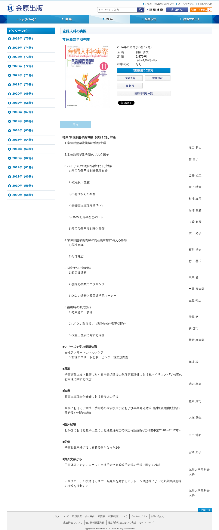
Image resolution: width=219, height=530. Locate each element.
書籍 (68, 19)
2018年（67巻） (23, 112)
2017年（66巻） (23, 121)
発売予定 (150, 19)
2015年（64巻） (23, 139)
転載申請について (164, 4)
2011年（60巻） (23, 176)
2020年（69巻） (23, 93)
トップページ (27, 19)
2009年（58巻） (23, 195)
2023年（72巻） (23, 66)
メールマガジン (186, 4)
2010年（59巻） (23, 185)
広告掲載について (72, 522)
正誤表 (148, 4)
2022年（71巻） (23, 75)
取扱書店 (77, 516)
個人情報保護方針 (95, 522)
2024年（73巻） (23, 57)
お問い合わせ (205, 4)
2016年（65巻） (23, 130)
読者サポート (191, 19)
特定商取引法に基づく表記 (122, 522)
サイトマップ (146, 522)
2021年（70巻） (23, 84)
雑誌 (109, 19)
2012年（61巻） (23, 167)
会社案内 (90, 516)
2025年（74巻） (23, 47)
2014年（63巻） (23, 149)
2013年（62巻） (23, 158)
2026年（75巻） (23, 38)
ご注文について (60, 516)
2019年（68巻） (23, 102)
